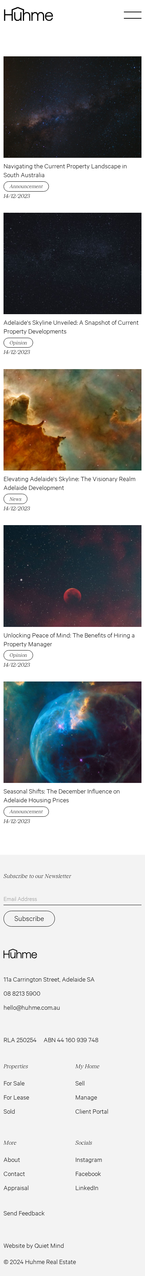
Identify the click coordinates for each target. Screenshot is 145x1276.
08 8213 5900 (22, 993)
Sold (9, 1111)
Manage (86, 1097)
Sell (80, 1083)
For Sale (14, 1083)
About (12, 1159)
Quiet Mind (49, 1245)
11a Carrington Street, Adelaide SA (49, 979)
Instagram (88, 1159)
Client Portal (91, 1111)
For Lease (16, 1097)
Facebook (88, 1173)
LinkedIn (87, 1187)
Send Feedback (24, 1212)
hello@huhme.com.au (32, 1007)
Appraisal (16, 1187)
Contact (14, 1173)
